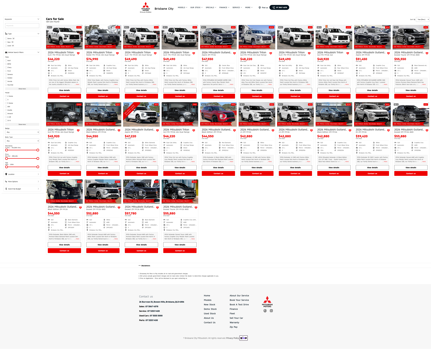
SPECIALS (210, 7)
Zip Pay (233, 327)
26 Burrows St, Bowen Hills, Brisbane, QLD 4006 (161, 302)
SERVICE (236, 7)
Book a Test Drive (239, 304)
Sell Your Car (236, 318)
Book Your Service (239, 300)
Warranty (234, 322)
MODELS (181, 7)
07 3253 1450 (152, 320)
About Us (209, 318)
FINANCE (223, 7)
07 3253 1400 (153, 311)
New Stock (209, 304)
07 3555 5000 (156, 315)
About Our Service (239, 295)
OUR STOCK (195, 7)
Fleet (232, 313)
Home (207, 295)
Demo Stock (210, 309)
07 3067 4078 (281, 7)
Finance (234, 309)
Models (207, 300)
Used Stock (210, 313)
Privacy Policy (232, 338)
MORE (247, 7)
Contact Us (210, 322)
